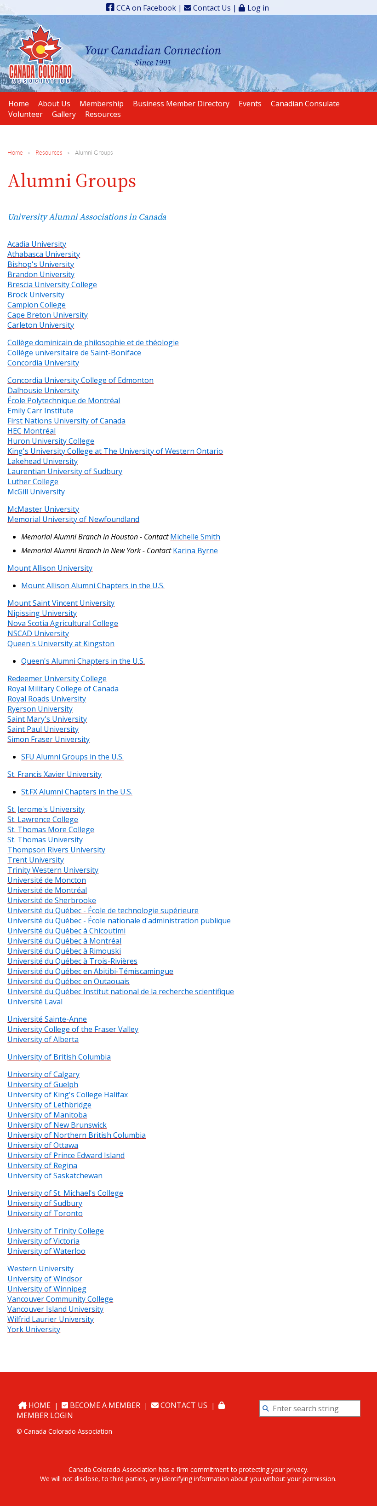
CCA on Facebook (145, 8)
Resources (49, 152)
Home (15, 152)
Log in (258, 7)
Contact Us (211, 8)
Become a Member (104, 1405)
